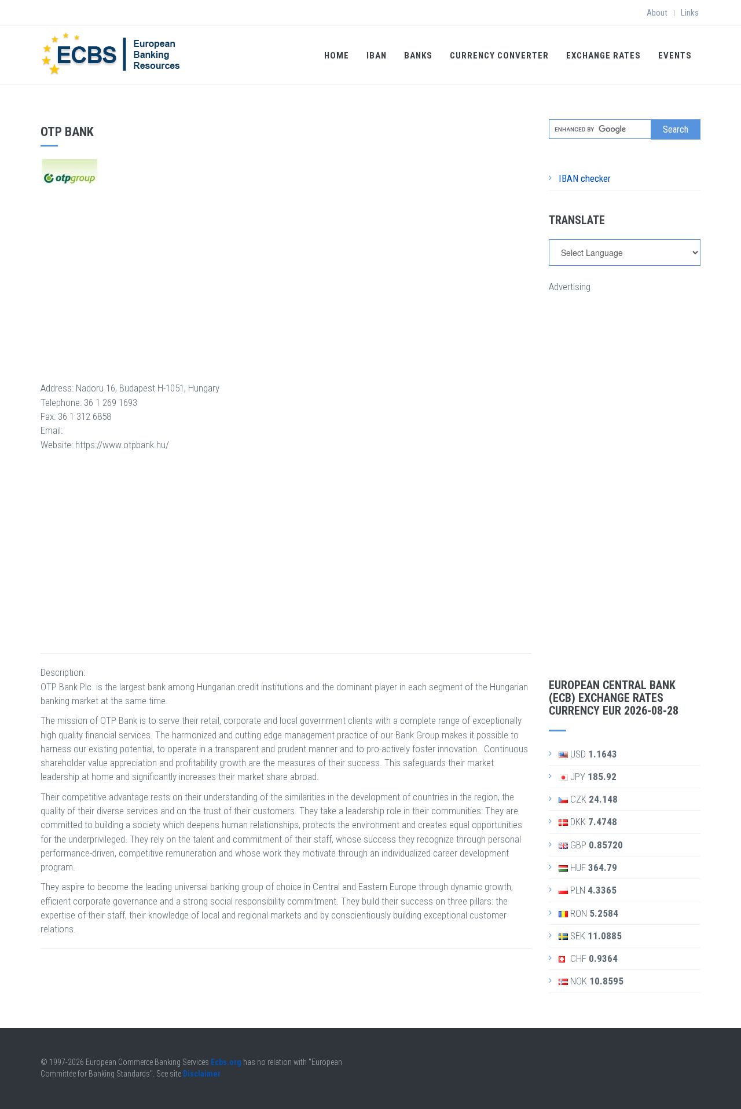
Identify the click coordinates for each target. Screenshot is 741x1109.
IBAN (376, 55)
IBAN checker (585, 178)
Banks (418, 55)
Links (690, 13)
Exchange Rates (603, 55)
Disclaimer (202, 1073)
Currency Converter (499, 55)
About (657, 13)
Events (675, 55)
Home (336, 55)
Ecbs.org (226, 1062)
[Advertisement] (286, 286)
